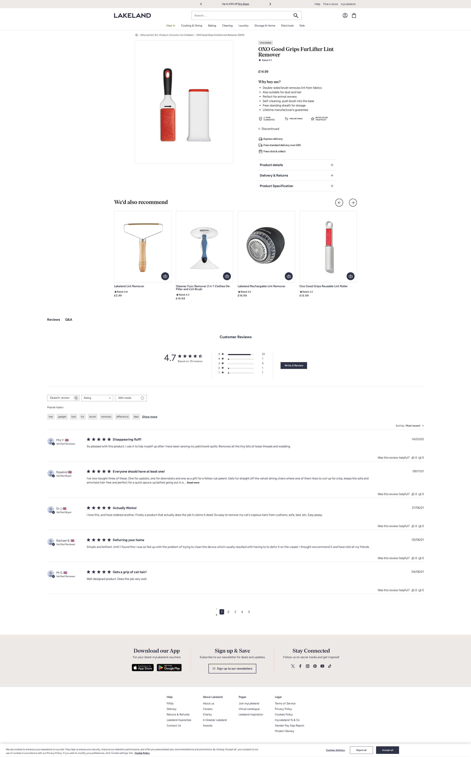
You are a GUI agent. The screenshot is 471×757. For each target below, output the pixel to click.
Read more (193, 482)
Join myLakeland (249, 703)
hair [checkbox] (51, 416)
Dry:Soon (243, 4)
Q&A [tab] (68, 320)
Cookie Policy (142, 753)
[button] (203, 4)
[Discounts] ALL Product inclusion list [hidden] (167, 35)
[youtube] (322, 666)
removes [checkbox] (106, 416)
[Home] (136, 35)
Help (317, 4)
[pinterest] (315, 666)
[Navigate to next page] (235, 615)
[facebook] (300, 666)
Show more (149, 416)
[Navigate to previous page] (235, 609)
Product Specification (276, 186)
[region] (235, 750)
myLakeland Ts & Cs (287, 720)
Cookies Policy (284, 714)
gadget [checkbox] (62, 416)
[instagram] (307, 666)
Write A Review (294, 365)
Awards (207, 725)
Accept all (387, 750)
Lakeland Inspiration (251, 714)
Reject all (361, 750)
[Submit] (297, 15)
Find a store (330, 4)
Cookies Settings (335, 750)
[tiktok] (329, 666)
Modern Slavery (284, 731)
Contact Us (174, 725)
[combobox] (246, 15)
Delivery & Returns (274, 175)
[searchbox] (60, 398)
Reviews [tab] (53, 320)
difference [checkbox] (122, 416)
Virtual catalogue (249, 709)
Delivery (171, 709)
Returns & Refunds (178, 714)
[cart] (354, 15)
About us (208, 703)
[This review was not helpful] (420, 457)
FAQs (170, 703)
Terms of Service (285, 703)
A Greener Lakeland (215, 720)
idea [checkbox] (136, 416)
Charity (207, 714)
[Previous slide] (339, 203)
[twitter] (293, 666)
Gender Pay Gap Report (289, 725)
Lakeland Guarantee (179, 720)
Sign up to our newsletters (234, 668)
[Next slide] (353, 203)
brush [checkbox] (92, 416)
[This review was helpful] (413, 457)
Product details (271, 165)
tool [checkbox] (73, 416)
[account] (345, 15)
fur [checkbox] (82, 416)
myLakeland (348, 4)
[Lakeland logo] (132, 15)
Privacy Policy (283, 709)
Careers (208, 709)
